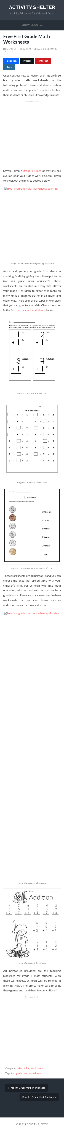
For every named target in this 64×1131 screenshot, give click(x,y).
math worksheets (32, 1073)
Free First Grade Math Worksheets (26, 39)
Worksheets (37, 1068)
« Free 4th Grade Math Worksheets (26, 1087)
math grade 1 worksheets (30, 310)
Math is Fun (24, 1068)
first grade (16, 1073)
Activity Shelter (32, 7)
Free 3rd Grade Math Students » (39, 1097)
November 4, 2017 (14, 49)
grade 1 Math (32, 170)
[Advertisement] (32, 135)
